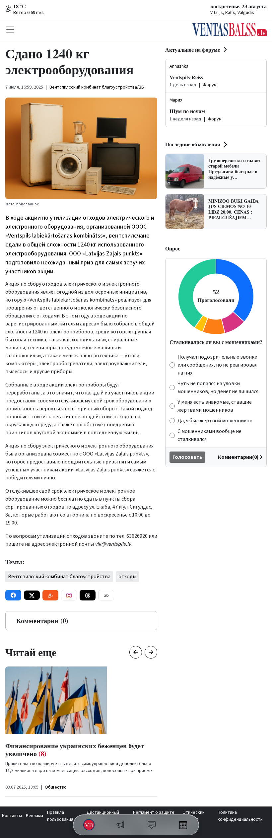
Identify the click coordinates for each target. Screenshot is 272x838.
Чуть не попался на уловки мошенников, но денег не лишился (217, 387)
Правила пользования (60, 816)
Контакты (12, 815)
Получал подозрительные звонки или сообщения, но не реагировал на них (217, 365)
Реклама (34, 815)
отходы (127, 576)
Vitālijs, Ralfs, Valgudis (232, 12)
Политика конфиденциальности (240, 816)
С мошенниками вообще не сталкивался (209, 435)
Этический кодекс (194, 816)
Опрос (172, 248)
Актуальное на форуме (192, 49)
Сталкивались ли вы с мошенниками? (216, 342)
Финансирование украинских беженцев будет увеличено (74, 749)
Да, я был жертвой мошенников (214, 420)
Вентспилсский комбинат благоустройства (59, 576)
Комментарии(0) (238, 457)
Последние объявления (192, 144)
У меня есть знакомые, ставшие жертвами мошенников (214, 406)
